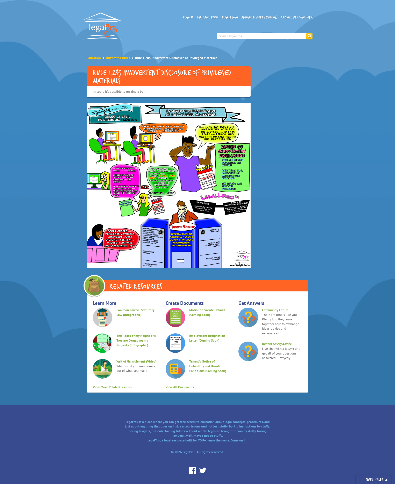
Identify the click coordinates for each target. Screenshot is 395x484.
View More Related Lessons (112, 387)
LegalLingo (230, 17)
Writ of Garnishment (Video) (136, 361)
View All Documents (180, 387)
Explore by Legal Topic (297, 17)
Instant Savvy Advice (277, 344)
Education (94, 58)
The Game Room (207, 17)
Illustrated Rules (118, 58)
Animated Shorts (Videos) (260, 17)
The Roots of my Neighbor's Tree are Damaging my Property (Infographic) (136, 341)
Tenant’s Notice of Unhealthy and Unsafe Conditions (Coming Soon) (207, 366)
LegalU (188, 17)
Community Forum (275, 310)
